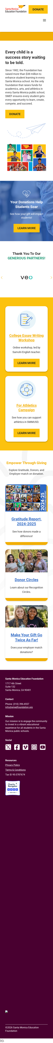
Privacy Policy (12, 765)
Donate (38, 9)
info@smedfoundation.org (19, 707)
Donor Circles (26, 580)
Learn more (27, 363)
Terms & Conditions (15, 770)
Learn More (27, 228)
